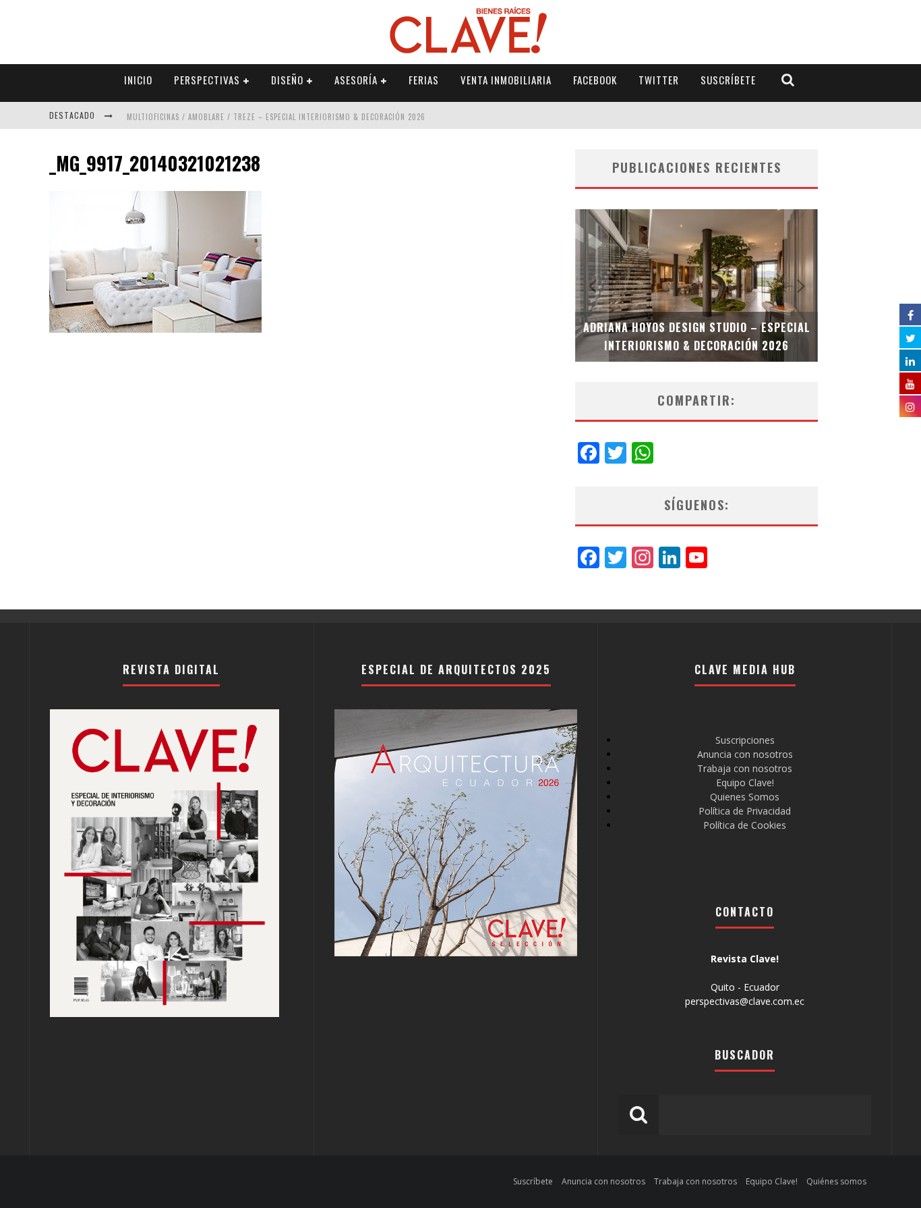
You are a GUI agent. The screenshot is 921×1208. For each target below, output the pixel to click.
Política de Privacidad (745, 810)
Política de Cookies (744, 825)
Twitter (658, 79)
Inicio (138, 79)
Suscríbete (728, 79)
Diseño (287, 79)
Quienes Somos (744, 796)
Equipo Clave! (745, 782)
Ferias (424, 79)
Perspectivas (207, 79)
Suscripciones (745, 740)
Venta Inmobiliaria (506, 79)
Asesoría (356, 79)
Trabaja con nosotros (744, 768)
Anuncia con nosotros (745, 754)
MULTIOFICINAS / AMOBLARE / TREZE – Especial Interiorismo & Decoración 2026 (276, 116)
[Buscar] (788, 80)
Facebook (595, 79)
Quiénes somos (836, 1181)
